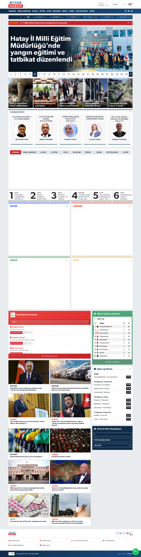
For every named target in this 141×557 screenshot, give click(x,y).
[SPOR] (130, 260)
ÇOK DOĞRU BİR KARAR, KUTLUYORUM (46, 119)
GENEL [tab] (99, 152)
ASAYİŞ (17, 192)
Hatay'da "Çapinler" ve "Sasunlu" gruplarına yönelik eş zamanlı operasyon (62, 197)
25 (126, 74)
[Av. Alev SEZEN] (95, 130)
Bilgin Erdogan (22, 139)
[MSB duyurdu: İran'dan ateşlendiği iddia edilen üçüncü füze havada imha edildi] (28, 472)
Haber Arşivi (46, 545)
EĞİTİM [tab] (54, 152)
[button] (128, 23)
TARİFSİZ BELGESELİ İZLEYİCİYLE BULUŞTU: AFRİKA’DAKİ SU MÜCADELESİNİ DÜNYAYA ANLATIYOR (70, 119)
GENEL (71, 11)
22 (112, 74)
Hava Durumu (15, 540)
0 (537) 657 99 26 (17, 343)
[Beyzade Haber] (15, 4)
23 (117, 74)
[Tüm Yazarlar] (130, 112)
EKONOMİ (56, 11)
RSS (12, 553)
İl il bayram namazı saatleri (61, 456)
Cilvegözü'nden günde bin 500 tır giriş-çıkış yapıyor (84, 197)
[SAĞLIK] (67, 260)
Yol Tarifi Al (28, 332)
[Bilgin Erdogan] (22, 130)
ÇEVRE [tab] (125, 152)
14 (73, 74)
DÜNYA (65, 11)
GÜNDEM (12, 11)
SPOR (49, 11)
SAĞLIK (35, 11)
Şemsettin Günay (46, 139)
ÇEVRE (91, 11)
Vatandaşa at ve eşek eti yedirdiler (126, 197)
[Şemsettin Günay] (46, 130)
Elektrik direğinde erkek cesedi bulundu (41, 197)
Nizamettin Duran (119, 139)
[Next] (131, 533)
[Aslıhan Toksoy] (70, 130)
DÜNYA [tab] (88, 152)
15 (78, 74)
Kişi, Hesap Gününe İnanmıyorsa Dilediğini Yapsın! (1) (119, 119)
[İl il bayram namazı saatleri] (70, 440)
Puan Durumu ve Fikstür (81, 540)
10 (54, 74)
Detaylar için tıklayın (112, 362)
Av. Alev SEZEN (94, 139)
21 (107, 74)
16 (83, 74)
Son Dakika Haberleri (16, 545)
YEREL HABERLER (23, 11)
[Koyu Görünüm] (128, 11)
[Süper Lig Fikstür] (130, 369)
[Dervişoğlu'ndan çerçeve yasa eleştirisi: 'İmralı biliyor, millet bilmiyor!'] (28, 405)
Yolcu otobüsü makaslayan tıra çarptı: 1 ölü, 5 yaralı (104, 197)
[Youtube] (127, 533)
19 (98, 74)
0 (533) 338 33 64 (17, 332)
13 (69, 74)
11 (59, 74)
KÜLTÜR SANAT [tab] (112, 152)
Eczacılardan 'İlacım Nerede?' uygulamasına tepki (28, 521)
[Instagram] (124, 533)
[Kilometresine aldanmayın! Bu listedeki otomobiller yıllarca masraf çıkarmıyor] (70, 372)
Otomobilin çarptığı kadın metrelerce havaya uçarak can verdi (21, 197)
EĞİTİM (42, 11)
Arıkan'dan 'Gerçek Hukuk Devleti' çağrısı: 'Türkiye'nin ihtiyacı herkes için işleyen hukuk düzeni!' (68, 423)
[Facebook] (117, 533)
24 (122, 74)
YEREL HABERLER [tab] (29, 152)
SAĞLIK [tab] (43, 152)
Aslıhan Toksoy (70, 139)
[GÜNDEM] (130, 206)
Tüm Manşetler (109, 540)
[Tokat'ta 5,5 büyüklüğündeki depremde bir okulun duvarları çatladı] (70, 472)
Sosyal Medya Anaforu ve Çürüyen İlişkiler (21, 118)
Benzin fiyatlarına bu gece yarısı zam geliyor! (26, 456)
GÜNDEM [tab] (15, 152)
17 (88, 74)
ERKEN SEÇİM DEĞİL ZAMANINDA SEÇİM (95, 118)
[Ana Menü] (131, 11)
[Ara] (126, 11)
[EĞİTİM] (67, 206)
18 (93, 74)
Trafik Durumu (46, 540)
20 (102, 74)
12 (64, 74)
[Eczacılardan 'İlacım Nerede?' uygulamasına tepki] (28, 505)
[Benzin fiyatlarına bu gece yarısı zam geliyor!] (28, 440)
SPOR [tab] (65, 152)
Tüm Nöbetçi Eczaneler (50, 356)
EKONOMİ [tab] (77, 152)
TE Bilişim (130, 553)
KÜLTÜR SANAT (82, 11)
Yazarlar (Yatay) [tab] (17, 112)
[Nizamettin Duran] (119, 130)
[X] (120, 533)
